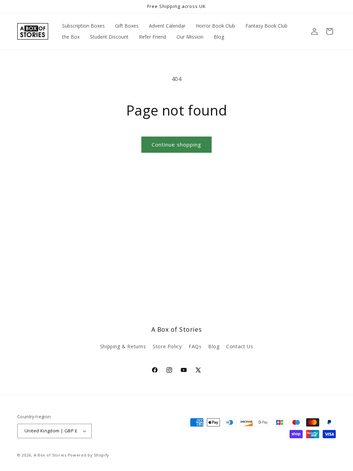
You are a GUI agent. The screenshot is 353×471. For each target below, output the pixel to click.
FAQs (195, 346)
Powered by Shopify (89, 455)
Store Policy (167, 346)
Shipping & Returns (123, 346)
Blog (213, 346)
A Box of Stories (50, 455)
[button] (329, 31)
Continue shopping (176, 144)
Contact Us (239, 346)
